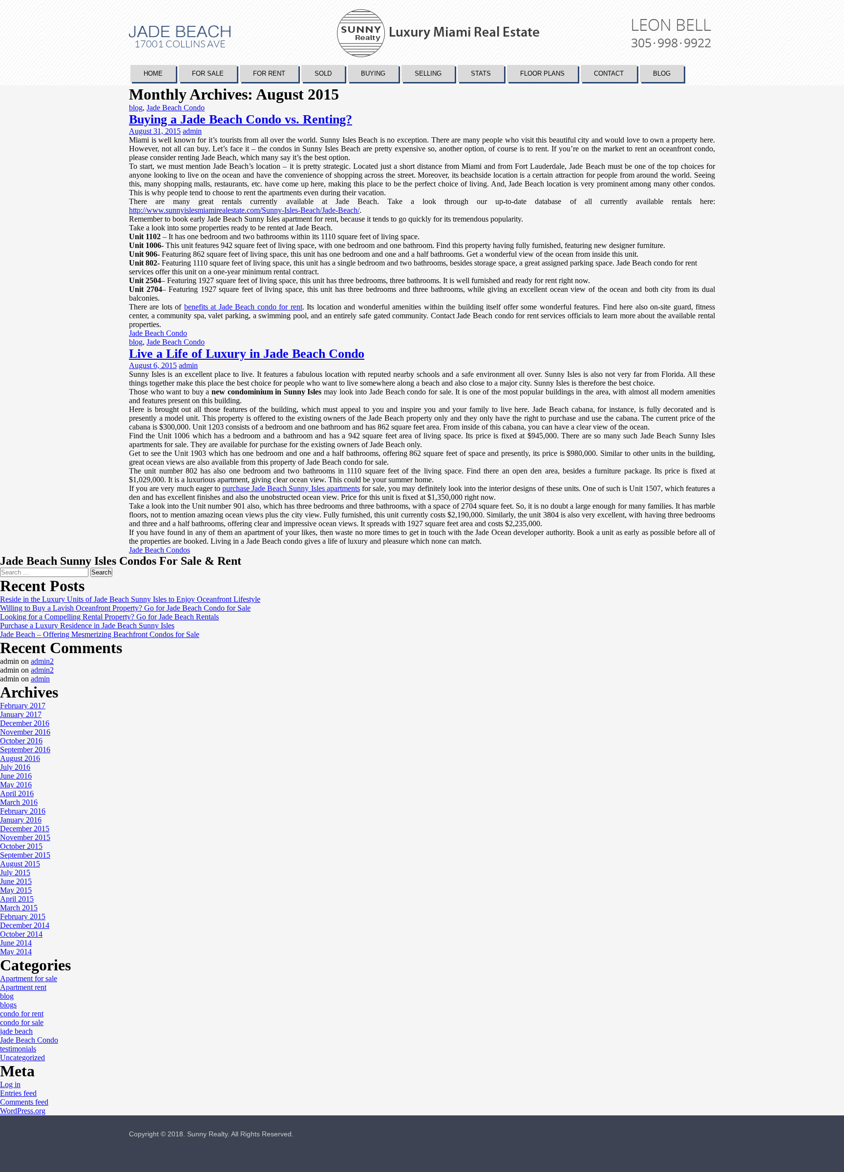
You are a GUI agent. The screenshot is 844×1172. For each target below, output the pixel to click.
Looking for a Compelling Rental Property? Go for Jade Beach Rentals (109, 617)
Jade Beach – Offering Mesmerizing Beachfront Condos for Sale (99, 634)
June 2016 (16, 776)
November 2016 (25, 732)
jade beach (16, 1031)
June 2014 (16, 943)
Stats (481, 73)
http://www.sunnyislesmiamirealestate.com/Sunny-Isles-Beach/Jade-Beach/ (244, 210)
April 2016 (17, 793)
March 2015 (19, 908)
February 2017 (22, 705)
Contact (609, 73)
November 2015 (25, 837)
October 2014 (21, 934)
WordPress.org (22, 1111)
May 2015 (16, 890)
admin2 (42, 661)
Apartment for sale (28, 978)
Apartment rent (23, 987)
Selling (428, 73)
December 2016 (24, 723)
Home (153, 73)
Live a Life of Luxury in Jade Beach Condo (246, 354)
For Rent (269, 73)
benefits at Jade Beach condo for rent (243, 307)
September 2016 (25, 749)
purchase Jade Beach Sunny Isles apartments (291, 488)
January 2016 (21, 820)
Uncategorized (22, 1057)
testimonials (18, 1049)
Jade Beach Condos (159, 550)
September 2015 (25, 855)
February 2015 (22, 916)
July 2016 (15, 767)
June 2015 (16, 881)
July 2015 (15, 872)
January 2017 (21, 714)
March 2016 (19, 802)
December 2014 (24, 925)
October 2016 (21, 741)
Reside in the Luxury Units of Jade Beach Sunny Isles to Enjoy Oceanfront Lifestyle (130, 599)
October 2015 (21, 846)
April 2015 (17, 899)
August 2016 (20, 758)
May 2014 (16, 951)
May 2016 (16, 785)
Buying (373, 73)
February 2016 (22, 811)
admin (192, 131)
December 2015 (24, 828)
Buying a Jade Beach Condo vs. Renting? (240, 119)
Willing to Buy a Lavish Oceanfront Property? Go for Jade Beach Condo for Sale (125, 608)
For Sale (208, 73)
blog (136, 107)
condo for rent (21, 1013)
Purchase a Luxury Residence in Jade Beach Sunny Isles (87, 625)
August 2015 (20, 864)
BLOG (662, 73)
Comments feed (24, 1102)
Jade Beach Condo (176, 107)
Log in (10, 1084)
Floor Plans (542, 73)
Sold (323, 73)
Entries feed (18, 1093)
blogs (8, 1005)
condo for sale (21, 1022)
